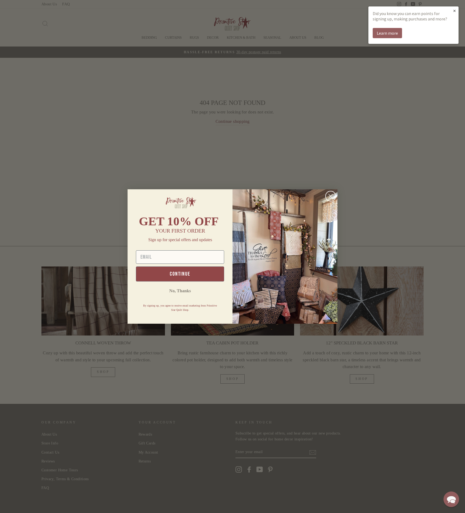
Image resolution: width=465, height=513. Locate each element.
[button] (451, 499)
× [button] (454, 10)
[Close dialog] (330, 196)
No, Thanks (180, 290)
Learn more (387, 33)
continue (180, 274)
